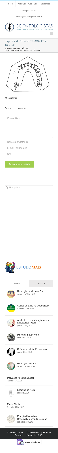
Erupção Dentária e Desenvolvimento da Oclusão (32, 417)
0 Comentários (11, 98)
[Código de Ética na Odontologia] (11, 306)
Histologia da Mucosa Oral (30, 291)
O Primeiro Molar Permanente (32, 349)
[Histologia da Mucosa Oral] (11, 291)
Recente (41, 283)
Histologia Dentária (26, 363)
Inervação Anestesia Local (20, 377)
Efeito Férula (13, 404)
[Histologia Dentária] (11, 363)
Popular (17, 283)
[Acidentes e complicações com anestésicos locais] (11, 320)
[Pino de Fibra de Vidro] (11, 335)
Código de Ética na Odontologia (33, 305)
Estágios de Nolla (26, 390)
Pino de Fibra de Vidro (28, 334)
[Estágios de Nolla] (11, 390)
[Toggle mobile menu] (51, 33)
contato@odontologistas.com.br (29, 17)
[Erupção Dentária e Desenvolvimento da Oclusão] (11, 416)
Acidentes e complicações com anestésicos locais (33, 321)
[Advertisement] (29, 226)
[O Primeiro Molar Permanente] (11, 349)
